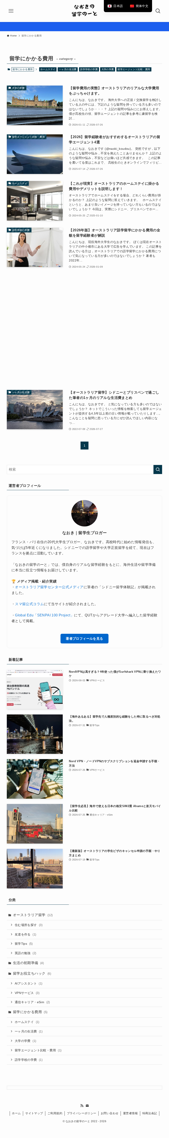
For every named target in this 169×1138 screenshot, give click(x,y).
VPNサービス (27, 993)
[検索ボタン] (158, 11)
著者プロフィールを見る (84, 638)
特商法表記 (149, 1113)
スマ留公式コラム (29, 604)
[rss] (82, 1106)
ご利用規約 (55, 1113)
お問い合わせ (109, 1113)
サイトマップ (34, 1113)
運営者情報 (130, 1113)
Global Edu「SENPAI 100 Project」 (44, 615)
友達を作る (25, 934)
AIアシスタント (28, 983)
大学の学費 (107, 69)
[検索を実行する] (157, 469)
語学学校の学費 (89, 69)
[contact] (87, 1106)
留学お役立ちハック (32, 973)
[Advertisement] (84, 329)
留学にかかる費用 (30, 1012)
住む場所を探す (28, 925)
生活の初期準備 (28, 963)
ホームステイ (47, 69)
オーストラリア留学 (33, 915)
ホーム (16, 1113)
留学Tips (24, 943)
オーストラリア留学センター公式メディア (49, 587)
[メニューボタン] (11, 11)
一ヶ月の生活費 (68, 69)
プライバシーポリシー (81, 1113)
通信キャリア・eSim (32, 1002)
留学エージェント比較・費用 (134, 69)
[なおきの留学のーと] (84, 11)
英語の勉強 (25, 953)
